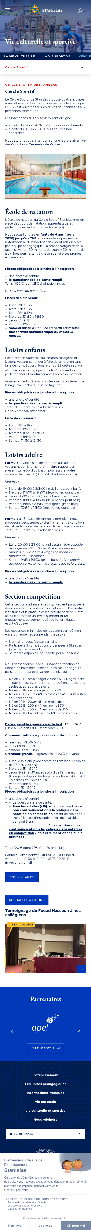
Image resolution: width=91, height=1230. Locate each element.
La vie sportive (56, 56)
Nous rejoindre (46, 1119)
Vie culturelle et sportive (45, 1111)
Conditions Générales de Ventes (36, 144)
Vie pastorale (45, 1102)
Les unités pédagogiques (45, 1084)
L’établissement (46, 1075)
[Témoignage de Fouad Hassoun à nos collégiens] (45, 948)
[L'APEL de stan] (45, 1026)
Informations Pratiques (45, 1093)
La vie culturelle (19, 56)
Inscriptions (21, 1134)
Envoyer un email (18, 863)
